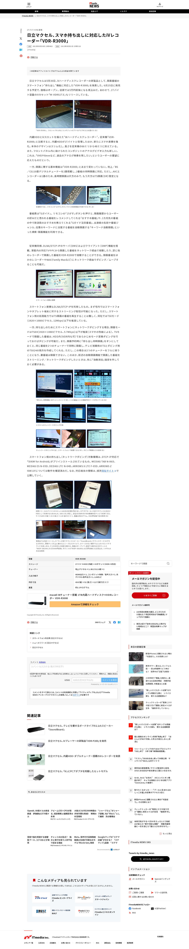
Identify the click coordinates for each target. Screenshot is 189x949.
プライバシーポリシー (83, 943)
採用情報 (119, 943)
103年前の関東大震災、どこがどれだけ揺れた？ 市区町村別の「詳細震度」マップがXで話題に (151, 614)
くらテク (123, 11)
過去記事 (152, 11)
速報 (36, 11)
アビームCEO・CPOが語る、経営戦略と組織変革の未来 (62, 813)
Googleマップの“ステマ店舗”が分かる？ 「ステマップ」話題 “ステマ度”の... (109, 840)
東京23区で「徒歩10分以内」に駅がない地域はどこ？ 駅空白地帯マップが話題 (151, 626)
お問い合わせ (65, 943)
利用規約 (160, 936)
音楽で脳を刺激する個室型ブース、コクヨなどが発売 (38, 840)
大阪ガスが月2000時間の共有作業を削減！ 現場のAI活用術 (85, 813)
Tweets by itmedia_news (141, 853)
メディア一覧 (28, 943)
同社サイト (108, 470)
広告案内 (53, 943)
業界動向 (65, 11)
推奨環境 (130, 943)
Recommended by (103, 849)
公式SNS (41, 943)
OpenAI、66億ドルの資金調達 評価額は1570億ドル (38, 813)
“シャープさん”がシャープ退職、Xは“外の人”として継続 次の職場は (109, 813)
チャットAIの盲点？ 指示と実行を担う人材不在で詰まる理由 (61, 840)
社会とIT (94, 11)
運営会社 (107, 943)
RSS (97, 943)
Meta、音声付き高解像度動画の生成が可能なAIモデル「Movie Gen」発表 (85, 840)
